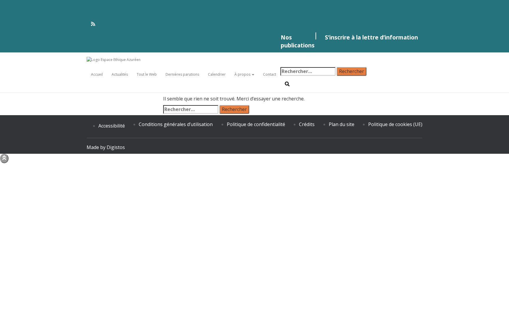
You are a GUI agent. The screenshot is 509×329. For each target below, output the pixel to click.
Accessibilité (111, 126)
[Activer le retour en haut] (4, 158)
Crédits (307, 124)
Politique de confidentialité (256, 124)
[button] (252, 74)
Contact (269, 74)
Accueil (97, 74)
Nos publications (298, 41)
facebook (254, 3)
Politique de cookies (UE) (395, 124)
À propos (242, 74)
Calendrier (217, 74)
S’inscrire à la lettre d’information (371, 37)
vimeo (254, 9)
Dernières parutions (182, 74)
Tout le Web (147, 74)
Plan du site (341, 124)
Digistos (116, 147)
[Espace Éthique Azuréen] (164, 59)
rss (254, 24)
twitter (254, 15)
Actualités (120, 74)
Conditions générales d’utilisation (176, 124)
